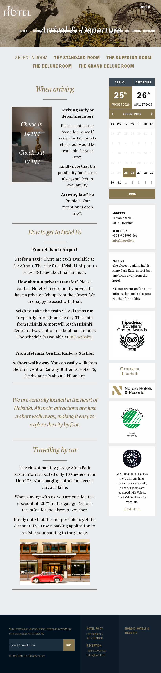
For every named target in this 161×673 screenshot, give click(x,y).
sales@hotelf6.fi (95, 655)
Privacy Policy (37, 656)
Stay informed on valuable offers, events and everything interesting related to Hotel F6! (40, 631)
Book (132, 194)
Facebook (131, 374)
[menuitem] (25, 31)
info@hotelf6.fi (123, 240)
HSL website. (81, 337)
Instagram (131, 368)
